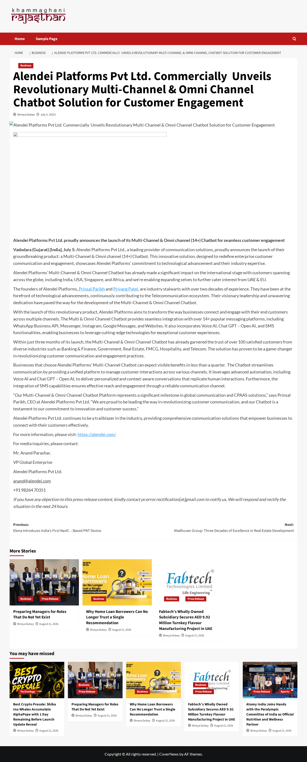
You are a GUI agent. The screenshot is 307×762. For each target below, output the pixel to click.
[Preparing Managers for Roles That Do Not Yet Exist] (44, 582)
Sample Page (46, 38)
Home (20, 38)
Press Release (50, 599)
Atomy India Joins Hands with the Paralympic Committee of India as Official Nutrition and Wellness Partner (270, 714)
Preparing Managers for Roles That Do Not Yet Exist (39, 614)
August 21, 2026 (48, 624)
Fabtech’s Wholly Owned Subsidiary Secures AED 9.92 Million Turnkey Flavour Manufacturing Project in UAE (185, 620)
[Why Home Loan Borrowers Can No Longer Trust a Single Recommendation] (117, 582)
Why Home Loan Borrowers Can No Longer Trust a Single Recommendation (117, 617)
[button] (294, 39)
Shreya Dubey (26, 114)
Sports (285, 692)
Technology (27, 692)
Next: (234, 528)
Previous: (57, 528)
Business (25, 66)
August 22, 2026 (48, 731)
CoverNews (169, 754)
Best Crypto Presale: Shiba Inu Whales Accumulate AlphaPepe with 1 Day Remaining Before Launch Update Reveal (34, 714)
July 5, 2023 (48, 114)
